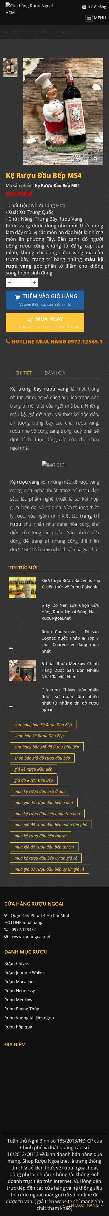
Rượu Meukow (18, 999)
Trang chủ (17, 32)
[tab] (23, 373)
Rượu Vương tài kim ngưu (29, 1018)
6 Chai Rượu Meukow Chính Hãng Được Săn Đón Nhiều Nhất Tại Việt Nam (70, 670)
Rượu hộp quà (18, 1027)
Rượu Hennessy (19, 990)
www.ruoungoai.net (31, 936)
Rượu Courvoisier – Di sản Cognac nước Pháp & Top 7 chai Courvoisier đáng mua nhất (70, 641)
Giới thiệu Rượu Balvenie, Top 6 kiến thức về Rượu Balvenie (71, 584)
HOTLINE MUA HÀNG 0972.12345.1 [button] (56, 341)
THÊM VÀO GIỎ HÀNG (48, 300)
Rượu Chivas (16, 963)
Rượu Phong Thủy (21, 1008)
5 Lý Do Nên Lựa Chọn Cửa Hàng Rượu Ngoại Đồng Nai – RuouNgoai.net (70, 611)
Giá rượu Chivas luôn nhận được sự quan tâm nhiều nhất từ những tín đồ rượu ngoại (70, 699)
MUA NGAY (47, 322)
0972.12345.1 (24, 929)
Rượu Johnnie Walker (24, 972)
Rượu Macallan (19, 981)
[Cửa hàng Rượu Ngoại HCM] (30, 9)
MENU (99, 17)
